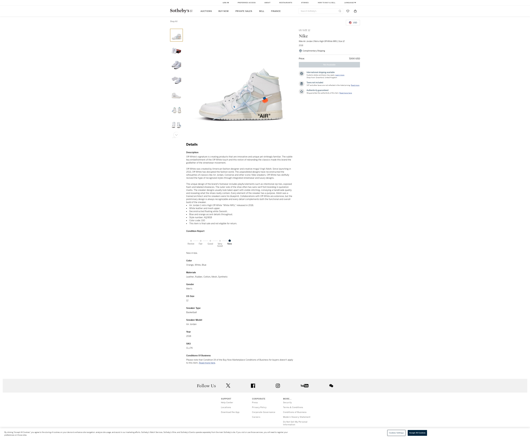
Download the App (230, 412)
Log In (226, 3)
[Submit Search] (340, 11)
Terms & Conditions (293, 407)
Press (255, 402)
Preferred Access (247, 3)
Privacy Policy (259, 407)
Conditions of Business (295, 412)
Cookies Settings (396, 433)
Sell (261, 11)
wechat (331, 386)
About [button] (267, 3)
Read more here (207, 362)
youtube (305, 385)
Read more (355, 85)
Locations (226, 407)
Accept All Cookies (417, 433)
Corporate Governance (263, 412)
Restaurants (285, 3)
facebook (253, 386)
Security (287, 402)
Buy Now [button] (223, 11)
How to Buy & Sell (326, 3)
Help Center (227, 402)
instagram (278, 386)
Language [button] (349, 3)
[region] (265, 433)
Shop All (173, 21)
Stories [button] (305, 3)
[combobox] (320, 11)
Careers (256, 417)
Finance (276, 11)
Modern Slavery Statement (296, 417)
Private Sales (243, 11)
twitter (228, 385)
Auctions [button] (206, 11)
